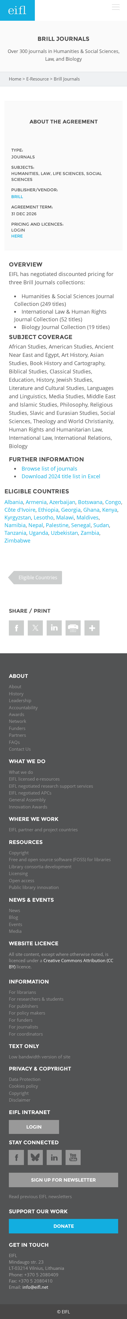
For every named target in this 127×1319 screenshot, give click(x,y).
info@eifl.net (35, 1287)
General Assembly (27, 800)
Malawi (65, 517)
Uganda (38, 532)
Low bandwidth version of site (39, 1057)
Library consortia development (40, 866)
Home (15, 79)
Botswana (90, 502)
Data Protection (24, 1079)
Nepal (35, 525)
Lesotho (43, 517)
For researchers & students (36, 999)
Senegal (81, 525)
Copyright (19, 853)
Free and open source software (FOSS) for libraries (60, 859)
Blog (13, 917)
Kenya (109, 509)
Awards (16, 714)
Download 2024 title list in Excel (61, 476)
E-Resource (37, 79)
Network (17, 721)
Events (15, 924)
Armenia (36, 502)
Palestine (57, 525)
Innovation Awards (28, 807)
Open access (21, 880)
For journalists (23, 1027)
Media (15, 931)
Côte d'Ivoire (19, 509)
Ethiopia (48, 509)
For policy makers (27, 1013)
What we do (21, 772)
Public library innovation (34, 887)
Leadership (20, 700)
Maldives (87, 517)
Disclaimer (19, 1100)
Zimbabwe (17, 540)
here (17, 236)
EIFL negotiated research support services (51, 786)
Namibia (15, 525)
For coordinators (26, 1034)
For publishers (23, 1006)
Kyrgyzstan (17, 517)
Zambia (90, 532)
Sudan (101, 525)
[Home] (17, 10)
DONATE (63, 1226)
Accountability (23, 707)
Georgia (71, 509)
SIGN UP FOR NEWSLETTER (63, 1180)
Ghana (91, 509)
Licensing (18, 873)
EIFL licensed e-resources (34, 779)
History (16, 694)
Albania (13, 502)
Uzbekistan (64, 532)
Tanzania (15, 532)
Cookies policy (23, 1086)
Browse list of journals (49, 468)
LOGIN (34, 1127)
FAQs (14, 742)
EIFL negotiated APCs (30, 793)
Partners (17, 735)
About (15, 686)
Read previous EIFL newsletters (40, 1196)
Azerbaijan (62, 502)
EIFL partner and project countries (43, 829)
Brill (17, 196)
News (14, 910)
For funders (20, 1020)
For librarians (22, 992)
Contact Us (20, 749)
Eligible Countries (38, 577)
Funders (17, 728)
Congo (113, 502)
